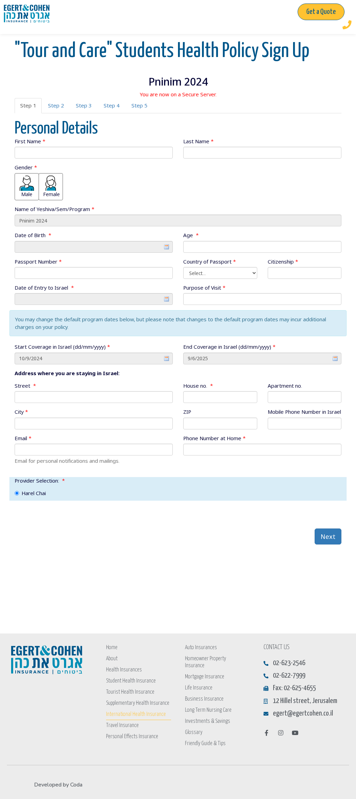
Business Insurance (204, 699)
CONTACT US (277, 647)
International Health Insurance (136, 714)
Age (191, 235)
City (21, 411)
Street (25, 385)
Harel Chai (34, 493)
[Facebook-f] (266, 733)
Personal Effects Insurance (132, 736)
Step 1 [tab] (28, 105)
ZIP (187, 411)
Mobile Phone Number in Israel (304, 411)
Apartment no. (285, 385)
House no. (198, 385)
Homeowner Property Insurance (205, 662)
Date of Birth (33, 235)
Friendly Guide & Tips (205, 743)
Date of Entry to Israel (44, 287)
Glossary (193, 732)
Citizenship (283, 261)
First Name (30, 141)
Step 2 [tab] (56, 105)
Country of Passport (209, 261)
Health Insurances (124, 669)
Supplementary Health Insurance (137, 703)
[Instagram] (281, 733)
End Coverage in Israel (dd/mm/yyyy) (229, 346)
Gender (26, 167)
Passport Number (38, 261)
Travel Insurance (122, 725)
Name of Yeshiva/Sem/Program (55, 208)
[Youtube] (295, 733)
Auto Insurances (201, 647)
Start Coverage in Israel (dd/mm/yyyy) (62, 346)
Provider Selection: (40, 480)
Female (51, 194)
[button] (321, 11)
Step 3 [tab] (84, 105)
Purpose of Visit (204, 287)
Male (26, 194)
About (112, 658)
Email (23, 438)
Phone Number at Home (214, 438)
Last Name (198, 141)
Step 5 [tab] (139, 105)
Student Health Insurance (131, 681)
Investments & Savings (207, 721)
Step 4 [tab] (112, 105)
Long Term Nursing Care (208, 710)
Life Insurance (198, 688)
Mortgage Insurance (204, 676)
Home (112, 647)
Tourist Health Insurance (130, 692)
